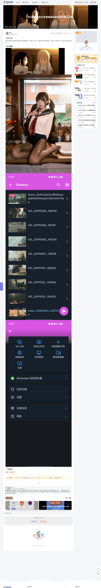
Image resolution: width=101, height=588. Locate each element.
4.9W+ (82, 49)
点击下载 (11, 472)
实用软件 (11, 27)
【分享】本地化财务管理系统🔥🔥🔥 (89, 82)
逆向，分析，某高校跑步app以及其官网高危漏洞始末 (89, 68)
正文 (15, 27)
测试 (10, 32)
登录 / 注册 (93, 2)
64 (87, 49)
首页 (7, 27)
